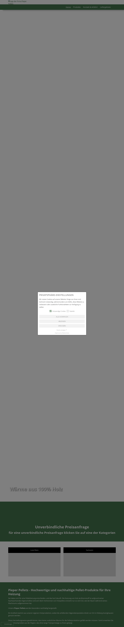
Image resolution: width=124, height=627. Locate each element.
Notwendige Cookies (59, 311)
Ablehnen (62, 321)
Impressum (58, 333)
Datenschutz (65, 333)
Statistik (72, 311)
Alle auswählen (62, 317)
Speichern (62, 326)
